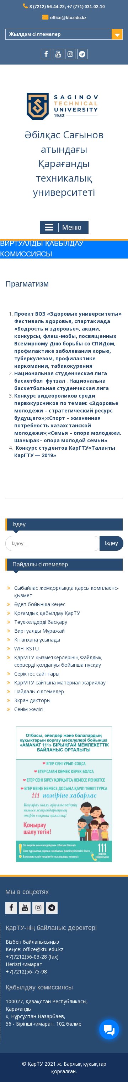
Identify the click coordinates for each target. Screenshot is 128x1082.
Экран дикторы (32, 700)
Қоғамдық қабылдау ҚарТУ (47, 613)
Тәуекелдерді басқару (40, 621)
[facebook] (46, 54)
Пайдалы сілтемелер (39, 691)
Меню (71, 227)
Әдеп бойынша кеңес (39, 604)
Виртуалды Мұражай (39, 630)
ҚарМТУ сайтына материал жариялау (60, 682)
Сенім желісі (28, 709)
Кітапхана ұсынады (37, 639)
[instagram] (70, 54)
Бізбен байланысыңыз (32, 941)
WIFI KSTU (26, 648)
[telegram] (82, 54)
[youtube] (58, 54)
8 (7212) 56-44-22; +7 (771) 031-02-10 (67, 6)
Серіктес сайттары (36, 673)
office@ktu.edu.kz (68, 17)
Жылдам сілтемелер (35, 34)
